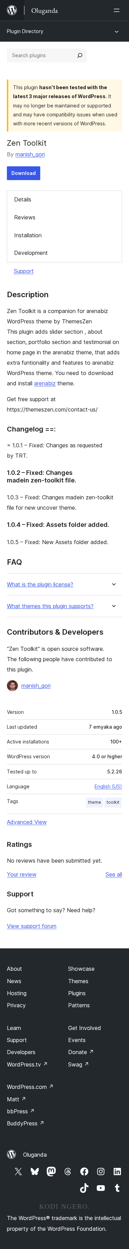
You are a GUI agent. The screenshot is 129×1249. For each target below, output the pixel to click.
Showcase (81, 968)
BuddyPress (25, 1123)
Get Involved (84, 1027)
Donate (81, 1052)
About (14, 968)
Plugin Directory (25, 31)
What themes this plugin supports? (50, 606)
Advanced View (27, 822)
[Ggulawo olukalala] (118, 10)
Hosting (16, 993)
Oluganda (35, 1154)
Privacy (16, 1005)
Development (31, 252)
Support (24, 271)
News (14, 981)
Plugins (77, 993)
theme (94, 802)
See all (114, 874)
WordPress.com (30, 1086)
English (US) (108, 786)
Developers (21, 1052)
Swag (78, 1064)
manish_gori (30, 154)
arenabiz (45, 383)
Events (77, 1040)
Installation (28, 235)
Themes (78, 981)
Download (23, 173)
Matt (16, 1099)
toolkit (113, 802)
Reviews (24, 217)
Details (22, 199)
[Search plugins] (80, 55)
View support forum (31, 926)
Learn (14, 1027)
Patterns (79, 1005)
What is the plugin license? (40, 584)
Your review (21, 874)
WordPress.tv (27, 1064)
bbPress (21, 1111)
